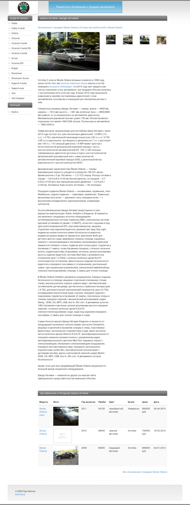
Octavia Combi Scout (19, 55)
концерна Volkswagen (60, 86)
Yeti (13, 93)
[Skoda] (23, 7)
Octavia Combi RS (21, 48)
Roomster (17, 73)
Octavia (16, 38)
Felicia (15, 33)
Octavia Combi (19, 43)
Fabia (14, 23)
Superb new (18, 88)
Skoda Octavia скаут (43, 411)
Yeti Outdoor (18, 98)
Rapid (15, 68)
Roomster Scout (20, 78)
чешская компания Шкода (74, 83)
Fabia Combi (18, 28)
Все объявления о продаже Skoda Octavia (145, 471)
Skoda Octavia (43, 432)
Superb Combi (19, 83)
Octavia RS (17, 63)
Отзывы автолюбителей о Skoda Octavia (101, 27)
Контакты (20, 494)
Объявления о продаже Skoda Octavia (58, 27)
